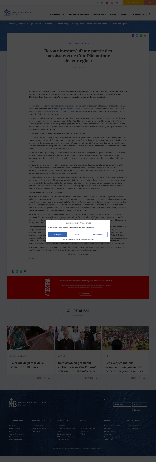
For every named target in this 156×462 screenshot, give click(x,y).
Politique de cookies (69, 239)
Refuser (78, 234)
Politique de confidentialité (84, 239)
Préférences (98, 234)
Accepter (58, 234)
